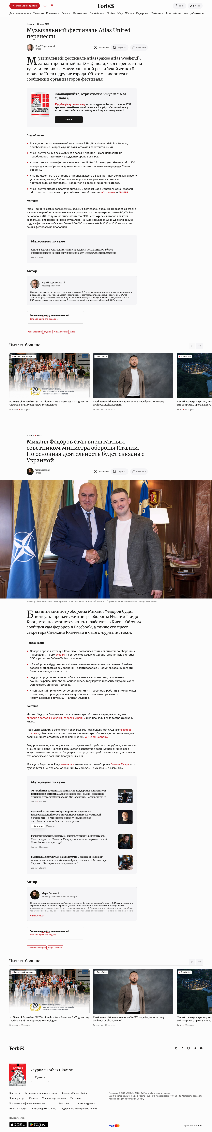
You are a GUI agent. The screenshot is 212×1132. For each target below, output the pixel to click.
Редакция (64, 1103)
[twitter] (176, 1048)
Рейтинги (157, 13)
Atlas (72, 332)
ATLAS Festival (61, 332)
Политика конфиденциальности (27, 1103)
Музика (47, 332)
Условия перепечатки (54, 1098)
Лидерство (142, 13)
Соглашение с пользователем (41, 1093)
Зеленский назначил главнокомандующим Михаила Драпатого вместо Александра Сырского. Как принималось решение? (69, 860)
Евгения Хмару (119, 764)
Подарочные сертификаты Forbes (79, 1108)
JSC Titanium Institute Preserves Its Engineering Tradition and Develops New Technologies (49, 403)
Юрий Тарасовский (45, 46)
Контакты (14, 1093)
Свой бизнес (97, 13)
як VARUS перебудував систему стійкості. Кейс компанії (128, 403)
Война (111, 13)
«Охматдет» (108, 192)
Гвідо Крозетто (55, 947)
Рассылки (75, 1098)
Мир (120, 13)
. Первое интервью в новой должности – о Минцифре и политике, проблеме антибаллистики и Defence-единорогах (66, 816)
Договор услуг (16, 1098)
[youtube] (201, 1048)
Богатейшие (173, 13)
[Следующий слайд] (199, 346)
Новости (38, 13)
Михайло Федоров (37, 947)
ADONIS (123, 192)
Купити (69, 119)
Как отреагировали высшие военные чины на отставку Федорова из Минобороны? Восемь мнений (68, 794)
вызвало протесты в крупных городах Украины (56, 718)
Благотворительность (44, 1108)
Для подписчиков (20, 13)
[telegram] (195, 1048)
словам (60, 654)
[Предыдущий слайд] (192, 962)
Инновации (80, 13)
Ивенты (33, 1098)
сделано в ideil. (193, 1126)
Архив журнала (86, 1103)
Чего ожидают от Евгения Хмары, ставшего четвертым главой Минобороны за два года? (69, 839)
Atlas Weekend (35, 332)
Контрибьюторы (194, 13)
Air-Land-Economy (96, 737)
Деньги (66, 13)
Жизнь (129, 13)
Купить (40, 1077)
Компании (52, 13)
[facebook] (182, 1048)
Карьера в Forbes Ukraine (74, 1093)
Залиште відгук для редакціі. (44, 319)
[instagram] (188, 1048)
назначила (67, 764)
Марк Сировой (42, 470)
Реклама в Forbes (18, 1108)
